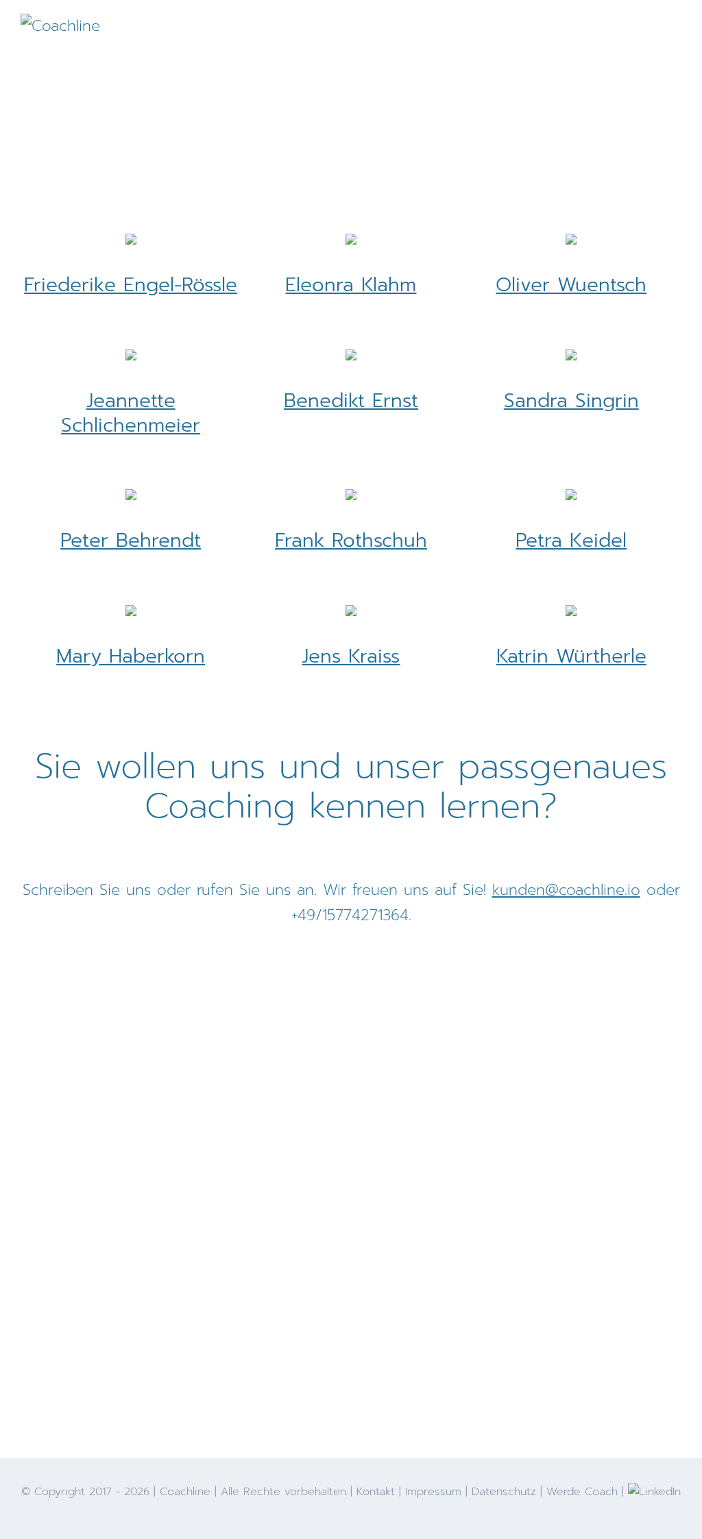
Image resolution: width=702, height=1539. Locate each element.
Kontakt (375, 1491)
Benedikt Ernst (351, 400)
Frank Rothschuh (351, 540)
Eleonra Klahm (350, 284)
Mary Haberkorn (130, 656)
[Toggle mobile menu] (675, 31)
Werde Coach (582, 1491)
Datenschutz (504, 1491)
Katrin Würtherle (571, 656)
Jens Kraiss (351, 656)
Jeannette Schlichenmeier (130, 413)
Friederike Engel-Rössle (130, 284)
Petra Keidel (571, 540)
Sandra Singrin (571, 400)
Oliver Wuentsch (571, 284)
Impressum (433, 1491)
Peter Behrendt (130, 540)
